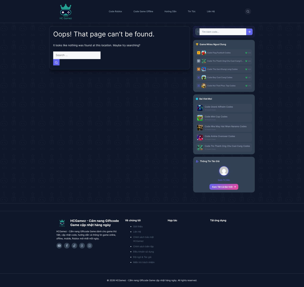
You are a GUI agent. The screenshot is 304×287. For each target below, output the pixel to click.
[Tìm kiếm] (248, 11)
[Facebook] (67, 246)
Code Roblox (115, 11)
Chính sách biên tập (143, 246)
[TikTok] (74, 246)
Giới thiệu (138, 226)
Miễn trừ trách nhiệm (144, 262)
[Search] (56, 62)
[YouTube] (59, 246)
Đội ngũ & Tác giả (142, 257)
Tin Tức (192, 11)
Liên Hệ (211, 11)
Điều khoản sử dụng (143, 251)
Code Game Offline (143, 11)
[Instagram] (89, 246)
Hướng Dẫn (170, 11)
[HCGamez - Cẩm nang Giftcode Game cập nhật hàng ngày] (62, 223)
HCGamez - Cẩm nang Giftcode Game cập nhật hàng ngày (94, 223)
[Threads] (82, 246)
